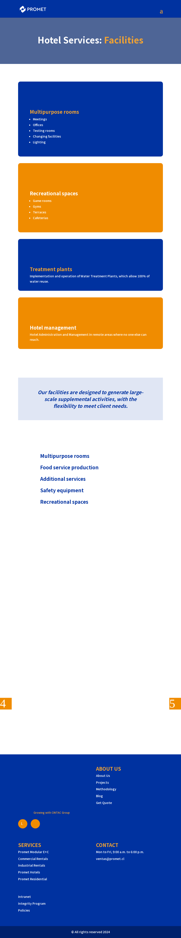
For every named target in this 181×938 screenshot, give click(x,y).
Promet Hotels (29, 872)
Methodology (106, 789)
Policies (24, 910)
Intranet (24, 896)
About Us (103, 775)
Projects (102, 782)
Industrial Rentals (31, 865)
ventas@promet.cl (110, 858)
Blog (99, 796)
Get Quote (104, 802)
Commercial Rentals (33, 858)
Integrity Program (31, 903)
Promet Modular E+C (33, 852)
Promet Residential (32, 879)
